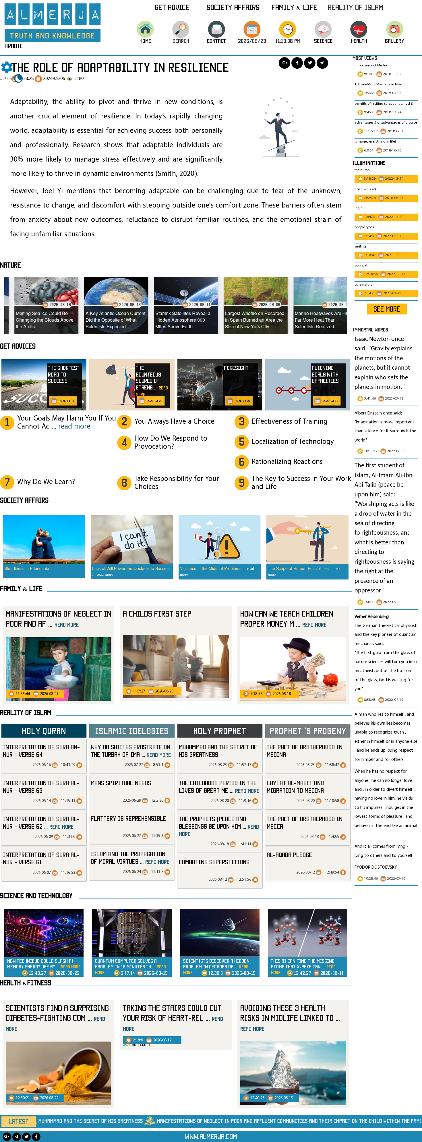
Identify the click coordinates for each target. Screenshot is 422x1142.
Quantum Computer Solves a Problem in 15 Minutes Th (130, 966)
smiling (360, 246)
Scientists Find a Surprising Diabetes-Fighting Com (57, 1017)
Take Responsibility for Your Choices (176, 483)
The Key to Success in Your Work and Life (301, 483)
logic (358, 208)
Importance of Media (371, 65)
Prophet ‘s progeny (308, 730)
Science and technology (36, 895)
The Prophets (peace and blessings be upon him (219, 826)
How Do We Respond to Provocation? (170, 443)
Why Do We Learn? (46, 482)
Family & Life (294, 7)
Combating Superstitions (214, 862)
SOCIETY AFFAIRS (24, 500)
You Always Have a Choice (174, 422)
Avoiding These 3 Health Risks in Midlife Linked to (290, 1017)
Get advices (18, 346)
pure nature (363, 284)
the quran (362, 170)
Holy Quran (44, 730)
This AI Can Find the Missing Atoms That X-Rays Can (303, 966)
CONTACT (216, 40)
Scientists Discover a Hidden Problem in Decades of (216, 966)
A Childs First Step (157, 613)
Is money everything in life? (376, 141)
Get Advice (172, 7)
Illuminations (369, 162)
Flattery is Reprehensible (128, 818)
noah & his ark (366, 189)
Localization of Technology (293, 442)
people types (364, 227)
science (323, 40)
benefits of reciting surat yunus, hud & (384, 103)
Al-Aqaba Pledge (289, 855)
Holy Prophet (219, 730)
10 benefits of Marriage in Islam (379, 84)
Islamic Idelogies (132, 730)
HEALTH (359, 40)
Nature (10, 265)
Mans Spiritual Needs (121, 783)
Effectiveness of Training (290, 422)
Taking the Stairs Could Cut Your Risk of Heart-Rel (173, 1017)
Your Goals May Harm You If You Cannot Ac (66, 423)
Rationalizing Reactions (287, 462)
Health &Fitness (25, 982)
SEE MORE (386, 309)
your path (362, 265)
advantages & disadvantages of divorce (386, 122)
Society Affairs (233, 7)
